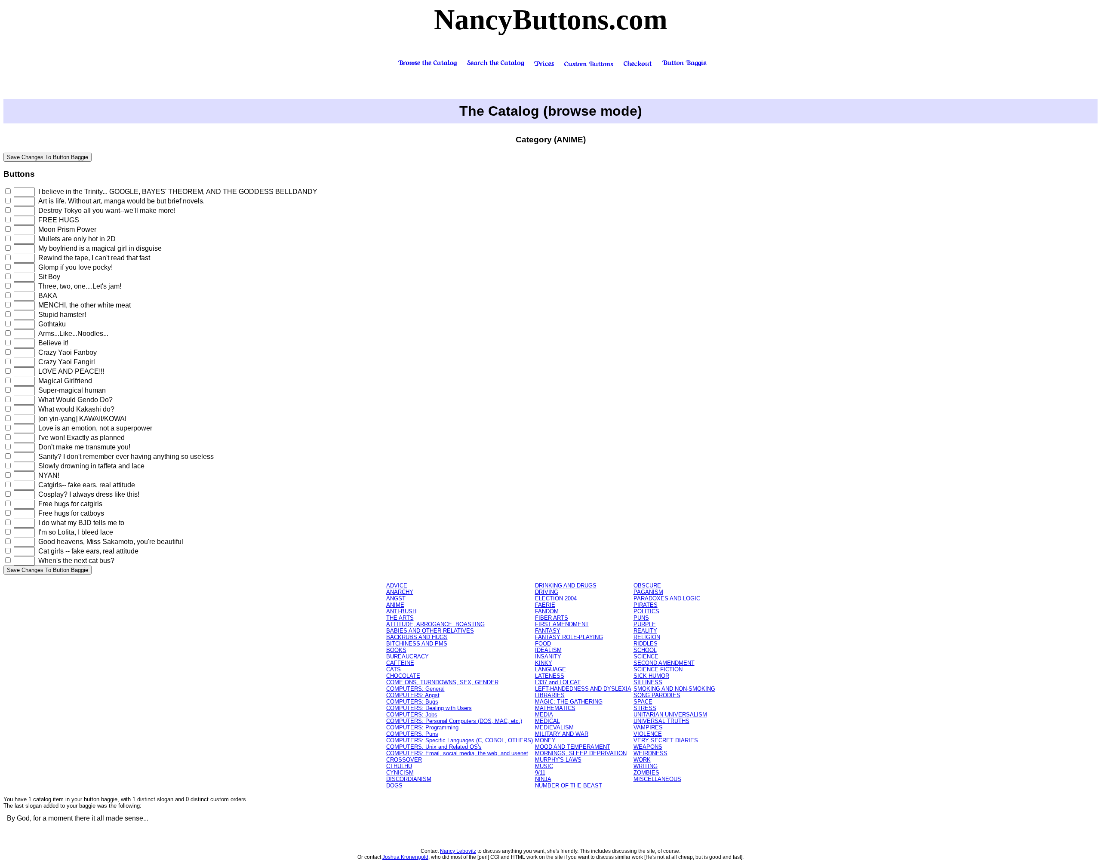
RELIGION (647, 637)
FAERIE (545, 605)
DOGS (394, 785)
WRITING (646, 766)
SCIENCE (646, 656)
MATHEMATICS (555, 708)
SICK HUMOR (651, 676)
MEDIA (544, 714)
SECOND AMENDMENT (664, 663)
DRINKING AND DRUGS (566, 585)
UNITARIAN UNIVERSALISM (670, 714)
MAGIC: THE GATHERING (569, 701)
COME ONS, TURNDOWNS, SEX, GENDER (442, 682)
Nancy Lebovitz (458, 851)
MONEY (545, 740)
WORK (642, 759)
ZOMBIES (646, 772)
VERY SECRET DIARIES (666, 740)
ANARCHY (399, 592)
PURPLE (645, 624)
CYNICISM (400, 772)
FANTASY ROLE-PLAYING (569, 637)
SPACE (643, 701)
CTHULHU (399, 766)
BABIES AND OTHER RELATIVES (430, 630)
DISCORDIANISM (408, 779)
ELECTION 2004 (556, 598)
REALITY (645, 630)
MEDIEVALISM (554, 727)
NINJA (543, 779)
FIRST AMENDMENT (562, 624)
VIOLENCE (648, 734)
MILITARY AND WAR (561, 734)
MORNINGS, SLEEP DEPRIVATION (581, 753)
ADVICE (396, 585)
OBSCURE (647, 585)
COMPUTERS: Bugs (412, 701)
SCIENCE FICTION (658, 669)
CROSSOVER (404, 759)
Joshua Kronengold (405, 857)
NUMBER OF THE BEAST (568, 785)
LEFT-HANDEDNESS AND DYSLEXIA (583, 689)
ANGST (396, 598)
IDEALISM (548, 650)
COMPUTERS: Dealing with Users (429, 708)
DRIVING (546, 592)
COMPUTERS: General (415, 689)
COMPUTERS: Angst (413, 695)
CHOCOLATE (403, 676)
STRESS (645, 708)
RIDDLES (646, 643)
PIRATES (646, 605)
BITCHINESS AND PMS (416, 643)
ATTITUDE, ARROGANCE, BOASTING (435, 624)
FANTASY (547, 630)
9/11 (540, 772)
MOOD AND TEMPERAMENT (572, 747)
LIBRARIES (550, 695)
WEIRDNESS (650, 753)
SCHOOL (645, 650)
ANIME (395, 605)
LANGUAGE (550, 669)
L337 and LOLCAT (558, 682)
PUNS (641, 618)
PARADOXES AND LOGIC (667, 598)
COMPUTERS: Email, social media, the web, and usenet (457, 753)
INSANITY (548, 656)
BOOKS (396, 650)
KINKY (543, 663)
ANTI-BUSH (401, 611)
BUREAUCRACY (407, 656)
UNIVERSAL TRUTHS (661, 721)
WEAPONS (648, 747)
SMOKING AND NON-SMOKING (674, 689)
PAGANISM (648, 592)
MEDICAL (547, 721)
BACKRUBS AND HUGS (417, 637)
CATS (393, 669)
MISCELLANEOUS (657, 779)
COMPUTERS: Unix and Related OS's (434, 747)
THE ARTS (400, 618)
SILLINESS (648, 682)
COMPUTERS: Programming (422, 727)
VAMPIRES (648, 727)
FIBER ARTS (551, 618)
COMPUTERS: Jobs (411, 714)
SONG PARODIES (657, 695)
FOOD (543, 643)
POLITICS (646, 611)
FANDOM (547, 611)
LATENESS (549, 676)
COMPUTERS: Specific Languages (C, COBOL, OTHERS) (459, 740)
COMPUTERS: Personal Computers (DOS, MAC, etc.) (454, 721)
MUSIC (544, 766)
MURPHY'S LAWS (558, 759)
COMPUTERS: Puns (412, 734)
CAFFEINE (400, 663)
